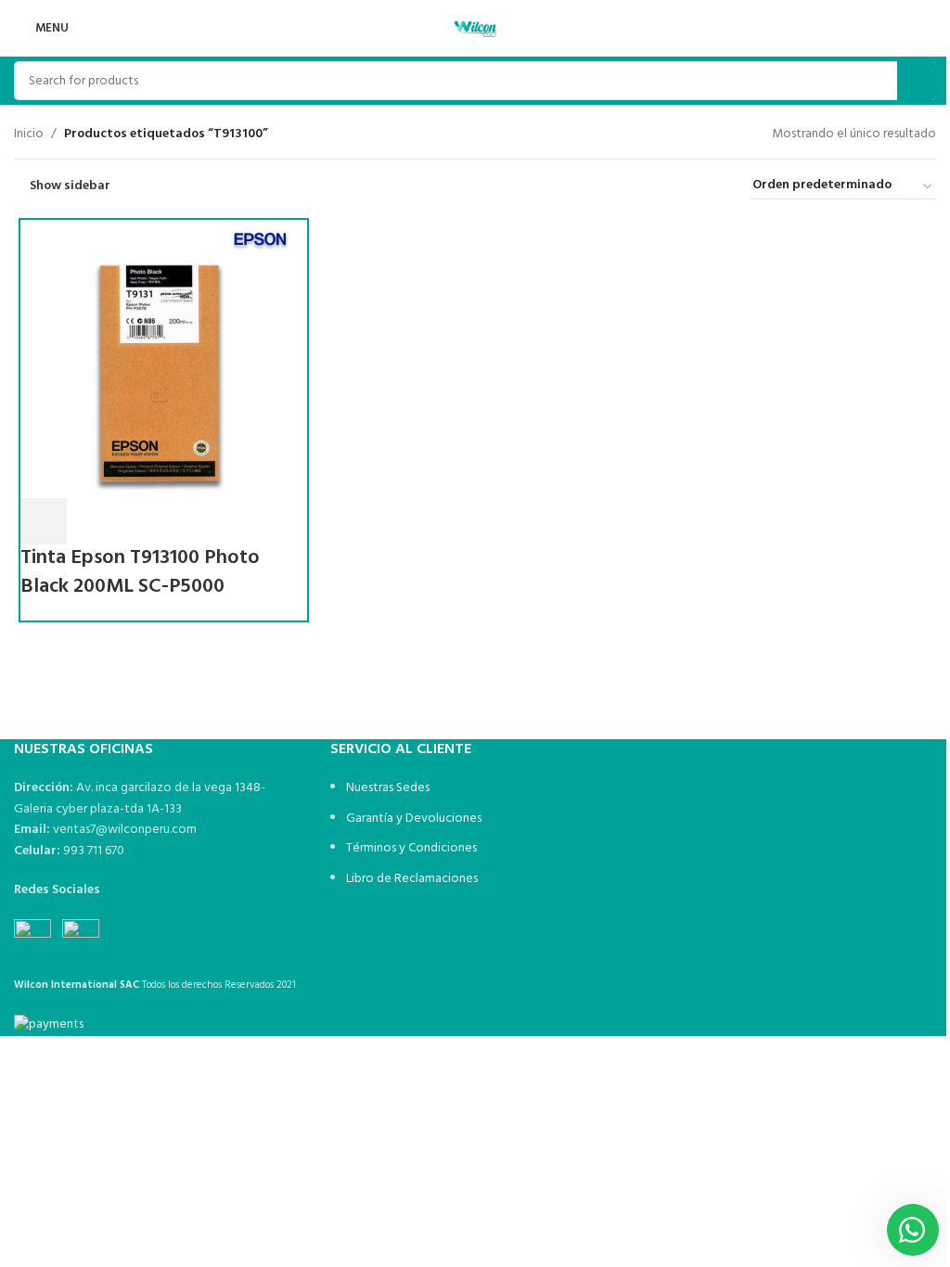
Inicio (29, 134)
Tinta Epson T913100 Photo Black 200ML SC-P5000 (140, 572)
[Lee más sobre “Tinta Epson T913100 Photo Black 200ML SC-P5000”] (43, 521)
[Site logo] (475, 28)
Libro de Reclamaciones (412, 878)
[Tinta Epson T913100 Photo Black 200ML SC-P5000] (159, 359)
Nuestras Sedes (388, 788)
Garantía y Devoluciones (413, 818)
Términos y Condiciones (411, 848)
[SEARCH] (916, 80)
